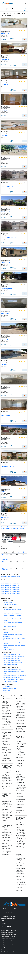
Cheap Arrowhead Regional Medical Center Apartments (13, 623)
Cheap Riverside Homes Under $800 (10, 587)
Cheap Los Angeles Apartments (8, 930)
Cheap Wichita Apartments (7, 938)
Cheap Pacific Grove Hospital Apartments (13, 613)
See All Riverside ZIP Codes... (10, 604)
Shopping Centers (5, 528)
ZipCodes (3, 527)
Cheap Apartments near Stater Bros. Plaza (13, 677)
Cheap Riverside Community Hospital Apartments (12, 610)
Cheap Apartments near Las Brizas (11, 654)
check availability (24, 39)
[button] (14, 600)
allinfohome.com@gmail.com (8, 918)
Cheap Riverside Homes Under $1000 (10, 591)
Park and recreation (7, 686)
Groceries (23, 527)
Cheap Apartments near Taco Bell (11, 658)
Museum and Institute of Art (9, 688)
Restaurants (17, 527)
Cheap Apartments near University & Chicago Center (13, 672)
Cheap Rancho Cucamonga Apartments (10, 944)
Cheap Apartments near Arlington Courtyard (13, 679)
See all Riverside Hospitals (9, 626)
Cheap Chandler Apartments (7, 951)
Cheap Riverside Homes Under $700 (10, 585)
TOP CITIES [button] (4, 923)
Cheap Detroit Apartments (7, 942)
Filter (25, 9)
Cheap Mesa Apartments (7, 946)
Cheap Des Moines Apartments (8, 948)
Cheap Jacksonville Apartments (8, 940)
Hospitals (9, 527)
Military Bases (14, 528)
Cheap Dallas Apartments (7, 932)
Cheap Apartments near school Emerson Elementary (12, 631)
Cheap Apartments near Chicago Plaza (12, 669)
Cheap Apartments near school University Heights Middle (13, 635)
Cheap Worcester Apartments (8, 949)
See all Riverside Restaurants (10, 664)
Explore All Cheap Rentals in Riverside (10, 576)
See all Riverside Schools (9, 649)
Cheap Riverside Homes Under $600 (10, 583)
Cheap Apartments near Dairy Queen (11, 660)
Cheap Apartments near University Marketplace (14, 675)
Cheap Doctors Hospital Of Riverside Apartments (12, 616)
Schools (22, 528)
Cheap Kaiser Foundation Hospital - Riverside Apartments (14, 619)
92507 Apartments (7, 602)
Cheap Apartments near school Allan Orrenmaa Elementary (14, 646)
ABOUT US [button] (3, 921)
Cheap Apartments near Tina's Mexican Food (13, 656)
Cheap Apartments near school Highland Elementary (12, 642)
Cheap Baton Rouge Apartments (8, 934)
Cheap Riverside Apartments (8, 936)
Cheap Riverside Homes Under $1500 (10, 593)
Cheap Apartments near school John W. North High (14, 639)
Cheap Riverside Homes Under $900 (10, 589)
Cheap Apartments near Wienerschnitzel (12, 662)
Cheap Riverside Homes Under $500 (10, 581)
